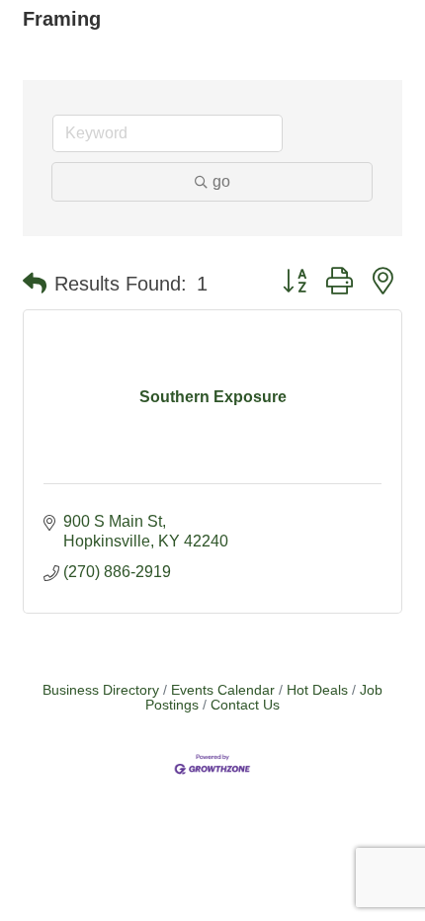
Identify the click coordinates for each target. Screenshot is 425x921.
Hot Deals (317, 690)
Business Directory (100, 690)
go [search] (221, 181)
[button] (34, 283)
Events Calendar (223, 690)
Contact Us (245, 705)
